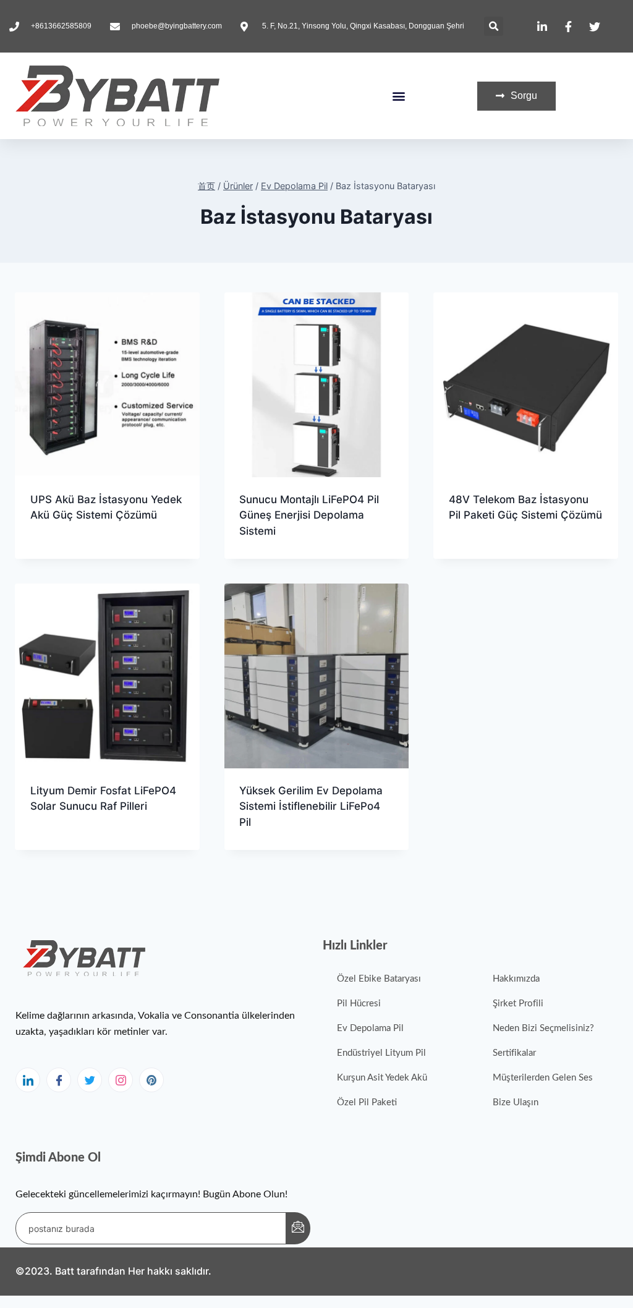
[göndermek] (298, 1228)
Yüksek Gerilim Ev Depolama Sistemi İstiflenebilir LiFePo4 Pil (311, 806)
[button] (493, 26)
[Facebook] (58, 1080)
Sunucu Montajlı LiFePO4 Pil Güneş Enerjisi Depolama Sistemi (309, 515)
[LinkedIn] (27, 1080)
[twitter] (89, 1080)
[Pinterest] (151, 1080)
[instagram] (120, 1080)
